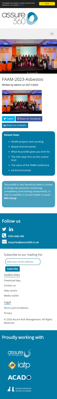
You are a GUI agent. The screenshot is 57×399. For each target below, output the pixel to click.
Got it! (47, 4)
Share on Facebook (30, 118)
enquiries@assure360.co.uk (23, 242)
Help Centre (10, 290)
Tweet (9, 118)
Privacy (8, 313)
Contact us (10, 285)
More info (21, 5)
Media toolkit (11, 295)
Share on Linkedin (16, 125)
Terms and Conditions (16, 307)
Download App (12, 280)
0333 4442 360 (16, 236)
